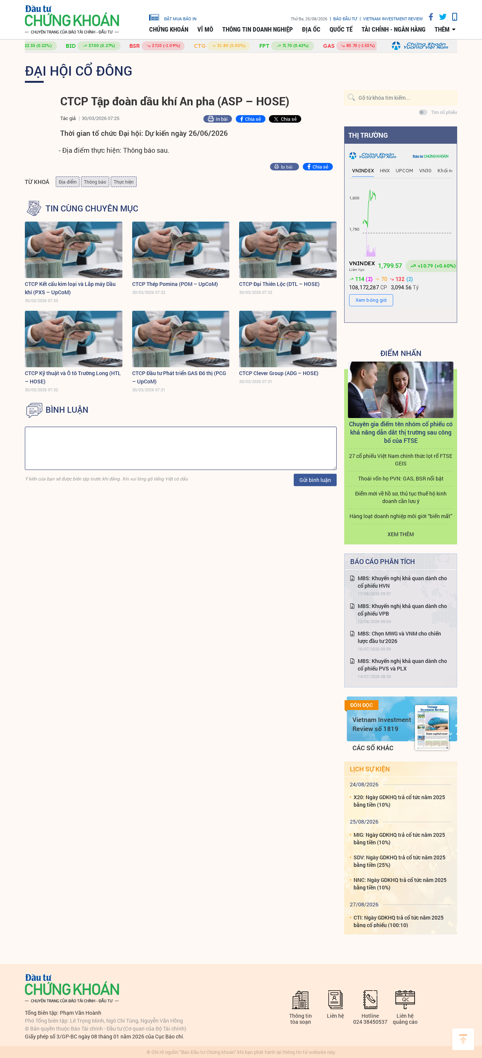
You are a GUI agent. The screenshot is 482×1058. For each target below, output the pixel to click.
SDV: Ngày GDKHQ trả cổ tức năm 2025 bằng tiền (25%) (399, 861)
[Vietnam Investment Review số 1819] (432, 727)
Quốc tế (340, 29)
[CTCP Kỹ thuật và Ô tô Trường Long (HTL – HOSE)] (73, 339)
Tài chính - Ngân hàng (394, 29)
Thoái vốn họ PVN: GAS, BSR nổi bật (401, 478)
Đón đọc (361, 705)
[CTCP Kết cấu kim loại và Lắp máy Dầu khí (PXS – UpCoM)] (73, 250)
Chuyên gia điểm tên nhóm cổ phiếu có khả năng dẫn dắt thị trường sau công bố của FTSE (401, 432)
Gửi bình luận (315, 479)
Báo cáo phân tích (382, 561)
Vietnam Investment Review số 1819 (381, 724)
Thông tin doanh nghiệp (257, 29)
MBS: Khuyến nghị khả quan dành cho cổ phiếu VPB (402, 609)
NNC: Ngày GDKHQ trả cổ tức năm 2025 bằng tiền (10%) (400, 883)
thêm (442, 29)
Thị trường (368, 135)
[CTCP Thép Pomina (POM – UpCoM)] (181, 250)
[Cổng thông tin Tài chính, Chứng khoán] (72, 20)
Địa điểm (67, 182)
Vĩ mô (205, 29)
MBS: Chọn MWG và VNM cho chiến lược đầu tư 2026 (399, 637)
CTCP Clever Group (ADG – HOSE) (279, 373)
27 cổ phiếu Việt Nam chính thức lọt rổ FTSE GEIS (400, 459)
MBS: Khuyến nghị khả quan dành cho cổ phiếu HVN (402, 582)
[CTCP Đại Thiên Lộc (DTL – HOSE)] (288, 250)
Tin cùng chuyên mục (92, 208)
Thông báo (95, 182)
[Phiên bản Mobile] (452, 16)
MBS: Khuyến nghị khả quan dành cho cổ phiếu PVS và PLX (402, 664)
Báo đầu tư (345, 18)
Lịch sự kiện (370, 769)
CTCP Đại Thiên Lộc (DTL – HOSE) (279, 283)
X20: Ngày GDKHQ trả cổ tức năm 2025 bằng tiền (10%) (399, 801)
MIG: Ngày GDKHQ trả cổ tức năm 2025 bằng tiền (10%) (399, 838)
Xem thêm (400, 534)
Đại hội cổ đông (79, 70)
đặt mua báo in (180, 18)
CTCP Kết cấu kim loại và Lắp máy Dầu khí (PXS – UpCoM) (70, 288)
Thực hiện (124, 182)
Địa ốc (311, 29)
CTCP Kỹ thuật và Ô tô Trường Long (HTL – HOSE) (73, 377)
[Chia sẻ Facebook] (428, 16)
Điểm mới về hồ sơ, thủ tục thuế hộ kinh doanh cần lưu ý (401, 497)
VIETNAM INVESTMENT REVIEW (393, 18)
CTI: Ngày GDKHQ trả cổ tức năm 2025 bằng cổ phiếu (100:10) (399, 921)
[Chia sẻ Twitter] (440, 16)
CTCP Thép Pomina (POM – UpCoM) (175, 283)
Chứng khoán (168, 29)
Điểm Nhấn (400, 353)
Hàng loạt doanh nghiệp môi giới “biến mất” (400, 516)
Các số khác (373, 747)
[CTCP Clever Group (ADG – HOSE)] (288, 339)
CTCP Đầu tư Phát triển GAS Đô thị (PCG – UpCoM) (179, 377)
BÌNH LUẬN (67, 410)
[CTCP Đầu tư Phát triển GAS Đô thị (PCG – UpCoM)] (181, 339)
